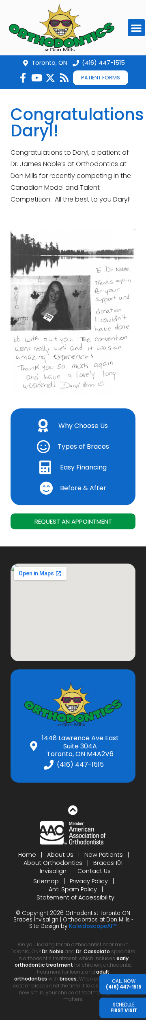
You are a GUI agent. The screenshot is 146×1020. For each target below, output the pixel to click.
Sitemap (46, 881)
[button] (136, 27)
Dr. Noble (53, 951)
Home (27, 855)
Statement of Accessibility (75, 897)
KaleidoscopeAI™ (93, 926)
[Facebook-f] (23, 78)
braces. (69, 978)
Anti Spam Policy (73, 889)
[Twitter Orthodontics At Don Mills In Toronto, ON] (50, 78)
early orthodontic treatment (72, 962)
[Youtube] (36, 78)
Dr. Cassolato (93, 951)
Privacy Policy (89, 881)
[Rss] (64, 78)
